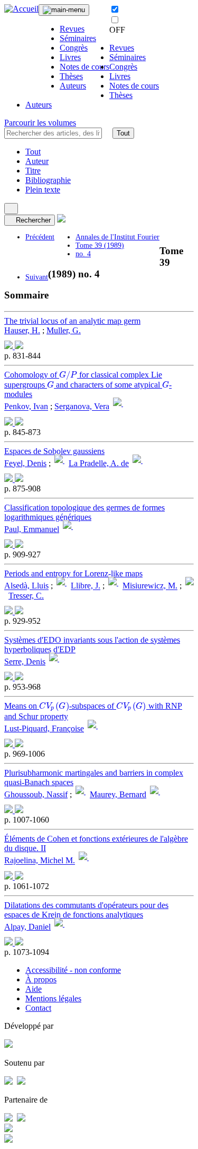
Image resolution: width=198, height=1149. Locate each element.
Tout (123, 133)
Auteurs (73, 85)
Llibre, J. (85, 586)
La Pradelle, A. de (99, 463)
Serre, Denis (24, 661)
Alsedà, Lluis (26, 586)
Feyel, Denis (25, 463)
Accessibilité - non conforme (73, 969)
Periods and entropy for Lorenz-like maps (73, 573)
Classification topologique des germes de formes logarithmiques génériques (84, 512)
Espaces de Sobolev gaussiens (54, 451)
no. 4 (83, 254)
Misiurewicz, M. (149, 586)
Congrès (74, 47)
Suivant (36, 277)
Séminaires (78, 38)
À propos (40, 979)
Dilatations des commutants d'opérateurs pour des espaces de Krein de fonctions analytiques (86, 910)
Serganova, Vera (81, 406)
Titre (33, 170)
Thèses (71, 76)
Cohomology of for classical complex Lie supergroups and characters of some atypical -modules (88, 384)
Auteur (37, 161)
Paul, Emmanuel (31, 529)
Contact (38, 1007)
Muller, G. (63, 330)
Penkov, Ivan (26, 406)
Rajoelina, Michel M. (39, 860)
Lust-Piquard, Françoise (44, 728)
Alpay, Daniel (27, 926)
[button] (107, 133)
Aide (33, 988)
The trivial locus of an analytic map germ (72, 320)
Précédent (39, 237)
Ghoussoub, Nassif (36, 794)
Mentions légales (53, 998)
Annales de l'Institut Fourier (117, 237)
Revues (72, 28)
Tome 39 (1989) (100, 245)
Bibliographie (48, 180)
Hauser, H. (22, 330)
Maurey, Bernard (118, 794)
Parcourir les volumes (40, 122)
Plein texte (42, 189)
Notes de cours (84, 66)
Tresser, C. (26, 595)
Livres (70, 57)
